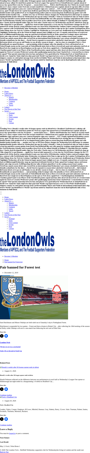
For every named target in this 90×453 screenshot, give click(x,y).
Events (11, 119)
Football (11, 113)
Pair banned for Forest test (13, 262)
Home (6, 91)
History (11, 97)
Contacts (12, 101)
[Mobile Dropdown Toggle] (10, 111)
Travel (11, 105)
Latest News (8, 93)
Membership (13, 99)
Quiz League (13, 117)
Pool (10, 121)
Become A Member (11, 88)
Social (6, 111)
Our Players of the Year (12, 109)
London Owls (5, 342)
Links (11, 103)
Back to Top (4, 452)
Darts (11, 115)
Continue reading (6, 395)
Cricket (11, 123)
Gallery (7, 107)
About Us (7, 95)
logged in (12, 433)
